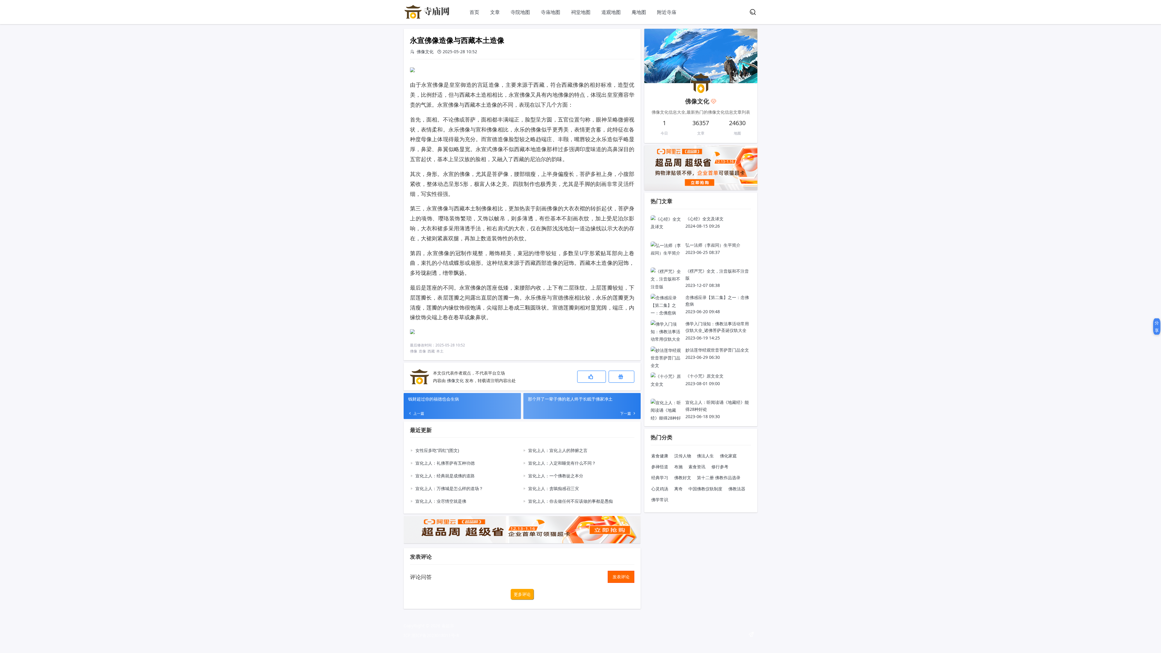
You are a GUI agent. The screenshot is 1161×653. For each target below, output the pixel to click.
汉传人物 (682, 456)
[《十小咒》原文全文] (666, 384)
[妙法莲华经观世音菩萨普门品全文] (666, 365)
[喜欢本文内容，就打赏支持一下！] (621, 377)
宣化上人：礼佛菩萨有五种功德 (445, 463)
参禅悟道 (659, 466)
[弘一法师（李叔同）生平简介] (666, 253)
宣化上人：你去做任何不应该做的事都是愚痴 (570, 501)
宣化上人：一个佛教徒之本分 (555, 476)
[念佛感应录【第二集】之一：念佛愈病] (666, 313)
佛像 (413, 351)
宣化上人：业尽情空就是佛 (440, 501)
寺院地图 (520, 12)
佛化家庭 (728, 456)
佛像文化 (455, 380)
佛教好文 (682, 477)
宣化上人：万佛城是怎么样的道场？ (449, 488)
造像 (422, 351)
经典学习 (659, 477)
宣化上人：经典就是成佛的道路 (445, 476)
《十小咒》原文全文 (704, 376)
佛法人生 (705, 456)
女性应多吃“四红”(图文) (437, 450)
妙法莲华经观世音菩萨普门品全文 (717, 350)
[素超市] (428, 18)
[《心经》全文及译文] (666, 226)
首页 (474, 12)
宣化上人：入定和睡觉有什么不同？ (562, 463)
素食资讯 (696, 466)
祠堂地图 (580, 12)
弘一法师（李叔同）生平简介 (712, 245)
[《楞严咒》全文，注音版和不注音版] (666, 287)
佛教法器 (736, 489)
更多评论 (522, 594)
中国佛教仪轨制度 (705, 489)
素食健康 (659, 456)
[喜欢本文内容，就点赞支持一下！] (591, 377)
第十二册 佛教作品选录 (718, 477)
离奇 (678, 489)
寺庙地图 (550, 12)
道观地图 (611, 12)
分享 (1157, 326)
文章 (495, 12)
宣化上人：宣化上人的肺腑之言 (557, 450)
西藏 (431, 351)
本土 (440, 351)
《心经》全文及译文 (704, 219)
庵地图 (639, 12)
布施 (678, 466)
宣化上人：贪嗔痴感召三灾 (553, 488)
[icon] (751, 635)
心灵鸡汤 (659, 489)
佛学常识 (659, 499)
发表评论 (621, 577)
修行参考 (719, 466)
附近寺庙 (666, 12)
